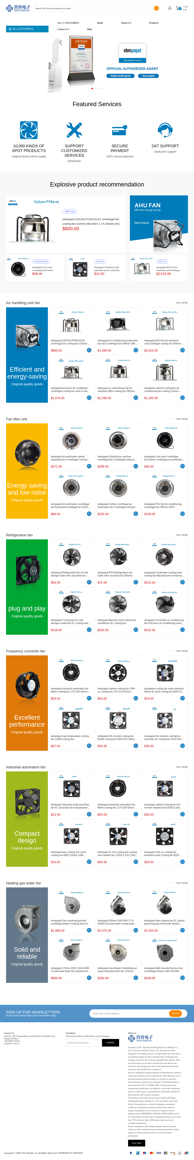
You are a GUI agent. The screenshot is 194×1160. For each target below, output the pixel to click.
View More (136, 1143)
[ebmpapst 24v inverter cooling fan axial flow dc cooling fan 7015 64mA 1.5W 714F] (164, 718)
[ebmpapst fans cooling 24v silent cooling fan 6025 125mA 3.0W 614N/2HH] (71, 834)
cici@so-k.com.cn (11, 1043)
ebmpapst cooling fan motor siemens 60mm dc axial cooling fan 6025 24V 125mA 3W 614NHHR (164, 691)
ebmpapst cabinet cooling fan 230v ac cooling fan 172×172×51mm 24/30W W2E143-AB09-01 (116, 691)
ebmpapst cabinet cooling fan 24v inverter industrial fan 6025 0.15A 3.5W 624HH (162, 807)
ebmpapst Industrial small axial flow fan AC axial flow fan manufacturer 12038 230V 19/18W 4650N (70, 807)
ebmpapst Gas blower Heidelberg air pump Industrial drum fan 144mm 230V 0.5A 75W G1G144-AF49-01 (117, 971)
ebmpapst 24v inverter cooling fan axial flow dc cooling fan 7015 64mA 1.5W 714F (163, 739)
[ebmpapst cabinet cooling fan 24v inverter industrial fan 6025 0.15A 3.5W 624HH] (164, 787)
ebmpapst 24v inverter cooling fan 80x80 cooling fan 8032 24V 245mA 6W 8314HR (117, 739)
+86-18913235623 (12, 1041)
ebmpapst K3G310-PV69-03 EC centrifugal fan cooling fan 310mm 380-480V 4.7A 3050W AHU (69, 343)
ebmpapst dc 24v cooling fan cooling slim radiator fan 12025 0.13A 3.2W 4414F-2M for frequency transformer (117, 855)
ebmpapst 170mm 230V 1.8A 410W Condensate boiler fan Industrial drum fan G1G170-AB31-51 (71, 971)
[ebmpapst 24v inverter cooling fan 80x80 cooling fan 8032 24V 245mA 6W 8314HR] (118, 718)
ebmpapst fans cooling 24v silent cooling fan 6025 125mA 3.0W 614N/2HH (68, 855)
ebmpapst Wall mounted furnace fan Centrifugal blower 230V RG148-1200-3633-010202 (163, 971)
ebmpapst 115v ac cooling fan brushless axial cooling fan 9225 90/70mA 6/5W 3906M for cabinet (162, 855)
